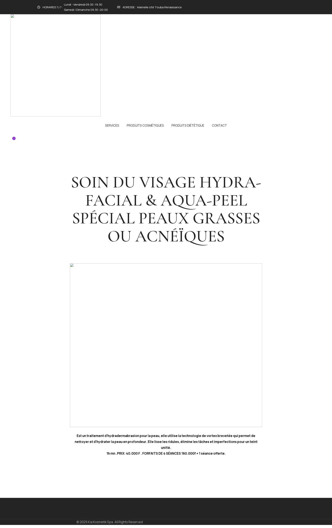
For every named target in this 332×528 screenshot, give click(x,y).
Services (112, 125)
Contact (219, 125)
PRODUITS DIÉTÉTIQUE (188, 125)
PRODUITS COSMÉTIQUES (145, 125)
